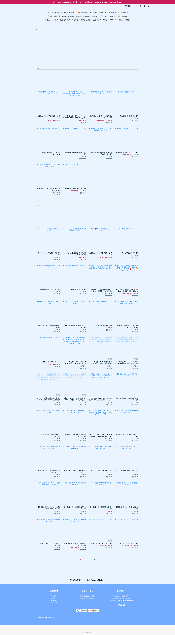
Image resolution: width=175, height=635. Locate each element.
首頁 (48, 12)
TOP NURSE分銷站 (116, 20)
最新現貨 (78, 16)
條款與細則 (54, 603)
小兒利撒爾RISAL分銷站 (100, 20)
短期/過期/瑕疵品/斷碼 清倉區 (69, 20)
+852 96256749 (124, 596)
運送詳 (53, 598)
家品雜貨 (112, 16)
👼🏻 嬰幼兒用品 (52, 16)
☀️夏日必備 (102, 12)
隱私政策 (53, 596)
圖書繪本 (71, 16)
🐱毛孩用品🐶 (122, 16)
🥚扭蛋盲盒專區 (123, 12)
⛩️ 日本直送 (112, 12)
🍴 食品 (47, 20)
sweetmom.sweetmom (125, 598)
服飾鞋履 (95, 16)
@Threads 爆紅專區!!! (68, 12)
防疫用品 (103, 16)
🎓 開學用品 (93, 12)
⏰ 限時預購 (55, 12)
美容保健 (86, 16)
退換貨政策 (54, 600)
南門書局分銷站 (86, 20)
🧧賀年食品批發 (82, 12)
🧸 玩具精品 (62, 16)
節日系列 (56, 20)
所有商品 (127, 20)
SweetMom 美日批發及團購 (125, 600)
